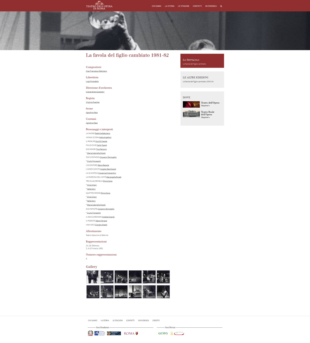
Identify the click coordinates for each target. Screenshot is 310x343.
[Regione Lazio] (114, 332)
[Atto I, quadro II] (135, 277)
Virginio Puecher (93, 102)
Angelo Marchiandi (108, 169)
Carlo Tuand (102, 145)
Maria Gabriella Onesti (96, 153)
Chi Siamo (156, 6)
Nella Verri (91, 189)
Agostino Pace (92, 112)
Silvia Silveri (92, 185)
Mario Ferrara (101, 221)
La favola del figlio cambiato (194, 64)
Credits (156, 320)
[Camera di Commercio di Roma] (177, 332)
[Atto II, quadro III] (93, 292)
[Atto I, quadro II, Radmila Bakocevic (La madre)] (121, 277)
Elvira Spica (107, 181)
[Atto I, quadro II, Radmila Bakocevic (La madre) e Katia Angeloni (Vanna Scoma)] (107, 277)
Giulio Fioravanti (94, 161)
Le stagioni (183, 6)
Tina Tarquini (101, 149)
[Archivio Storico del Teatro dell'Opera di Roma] (99, 5)
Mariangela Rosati (113, 177)
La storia (169, 6)
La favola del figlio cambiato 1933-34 (198, 81)
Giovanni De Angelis (108, 157)
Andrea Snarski (108, 217)
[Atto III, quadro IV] (121, 292)
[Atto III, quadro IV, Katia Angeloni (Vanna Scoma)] (107, 292)
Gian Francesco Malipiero (96, 71)
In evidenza (211, 6)
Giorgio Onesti (101, 225)
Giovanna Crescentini (107, 173)
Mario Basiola (103, 165)
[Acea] (163, 332)
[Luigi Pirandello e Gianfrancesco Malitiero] (93, 277)
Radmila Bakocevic (102, 133)
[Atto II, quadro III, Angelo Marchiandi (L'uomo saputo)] (163, 277)
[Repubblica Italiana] (91, 332)
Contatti (197, 6)
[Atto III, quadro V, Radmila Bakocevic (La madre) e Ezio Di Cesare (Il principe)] (135, 292)
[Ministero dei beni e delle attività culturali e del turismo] (100, 332)
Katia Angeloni (105, 137)
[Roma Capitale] (134, 332)
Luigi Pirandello (92, 81)
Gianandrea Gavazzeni (95, 92)
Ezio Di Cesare (101, 141)
